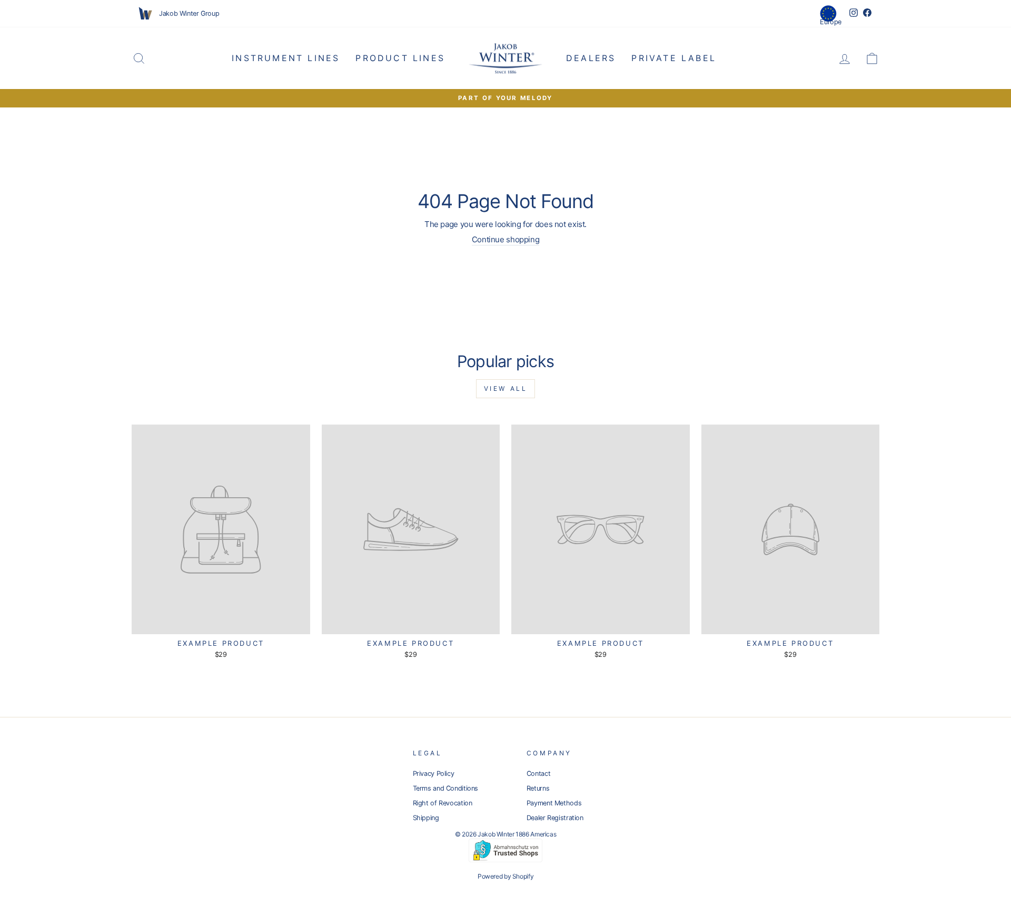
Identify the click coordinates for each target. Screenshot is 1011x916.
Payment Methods (554, 803)
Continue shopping (506, 239)
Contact (538, 773)
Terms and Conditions (446, 788)
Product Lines (400, 58)
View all (506, 388)
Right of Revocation (442, 803)
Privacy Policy (433, 773)
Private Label (673, 58)
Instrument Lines (286, 58)
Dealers (591, 58)
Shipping (426, 818)
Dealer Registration (555, 818)
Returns (538, 788)
